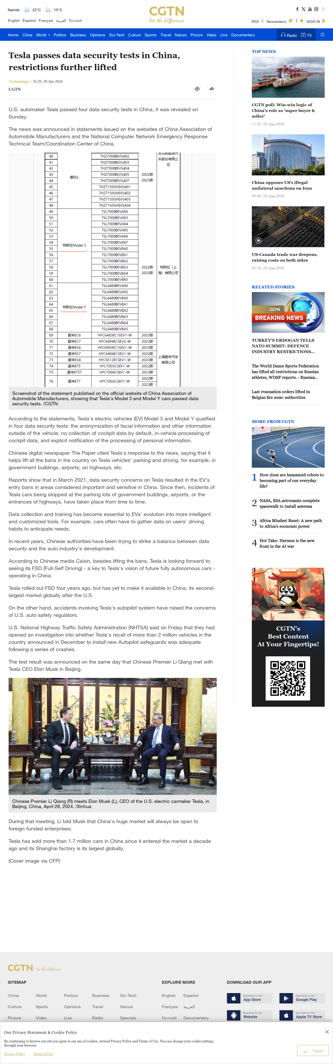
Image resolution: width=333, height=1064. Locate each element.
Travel (166, 34)
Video (211, 34)
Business (78, 34)
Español (29, 20)
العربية (61, 20)
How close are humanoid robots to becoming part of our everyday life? (292, 480)
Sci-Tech (116, 34)
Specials (128, 1017)
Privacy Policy (14, 1054)
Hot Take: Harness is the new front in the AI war (287, 543)
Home (13, 34)
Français (46, 20)
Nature (181, 34)
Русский (75, 20)
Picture (196, 34)
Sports (151, 34)
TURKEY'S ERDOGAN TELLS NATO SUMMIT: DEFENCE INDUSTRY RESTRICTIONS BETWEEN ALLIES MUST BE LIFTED (283, 346)
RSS (255, 21)
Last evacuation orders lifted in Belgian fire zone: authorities (281, 394)
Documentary (243, 34)
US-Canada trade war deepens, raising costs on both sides (285, 257)
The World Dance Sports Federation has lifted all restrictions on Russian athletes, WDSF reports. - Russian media (285, 372)
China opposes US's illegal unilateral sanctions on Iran (282, 185)
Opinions (97, 34)
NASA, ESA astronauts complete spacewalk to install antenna (290, 503)
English (14, 20)
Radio (292, 35)
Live (223, 34)
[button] (258, 240)
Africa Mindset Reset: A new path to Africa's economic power (291, 523)
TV (309, 35)
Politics (60, 34)
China (27, 34)
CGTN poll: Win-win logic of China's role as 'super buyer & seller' (283, 110)
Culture (134, 34)
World (41, 34)
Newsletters (276, 21)
